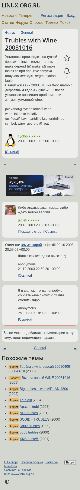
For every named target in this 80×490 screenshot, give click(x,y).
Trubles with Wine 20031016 (31, 43)
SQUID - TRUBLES (34, 419)
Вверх (70, 462)
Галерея (26, 15)
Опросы (36, 22)
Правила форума (32, 462)
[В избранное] (66, 58)
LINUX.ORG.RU (21, 5)
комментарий (31, 245)
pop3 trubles (29, 432)
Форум (22, 22)
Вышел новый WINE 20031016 (46, 378)
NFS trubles (29, 413)
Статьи (8, 22)
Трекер (51, 22)
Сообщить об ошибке (17, 470)
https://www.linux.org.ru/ (19, 474)
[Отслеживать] (66, 71)
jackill (22, 220)
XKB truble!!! (29, 439)
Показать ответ (31, 231)
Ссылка (12, 152)
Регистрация (52, 15)
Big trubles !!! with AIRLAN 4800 (44, 389)
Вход (71, 15)
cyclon (23, 136)
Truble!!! (26, 400)
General (27, 32)
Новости (9, 15)
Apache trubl (29, 406)
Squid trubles (30, 426)
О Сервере (11, 462)
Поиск (65, 22)
